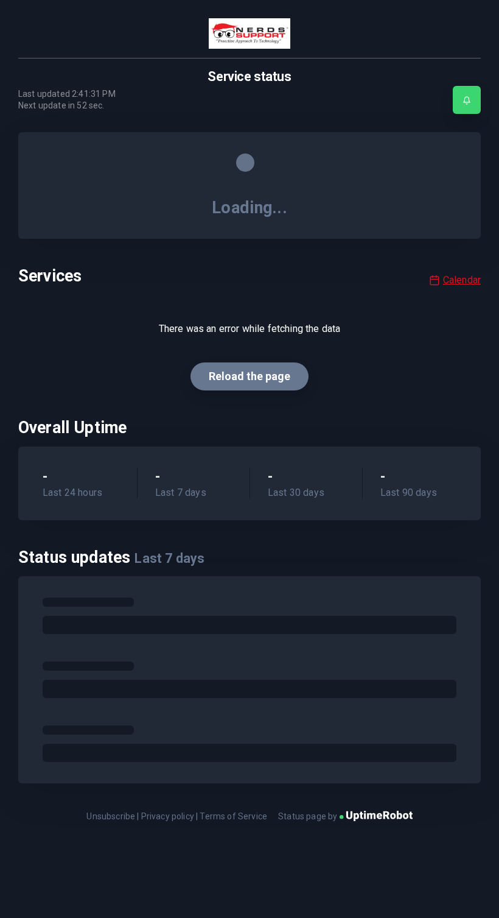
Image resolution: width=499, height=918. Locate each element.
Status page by (308, 816)
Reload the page (249, 376)
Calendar (462, 280)
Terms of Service (233, 816)
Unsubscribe (110, 816)
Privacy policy (167, 816)
